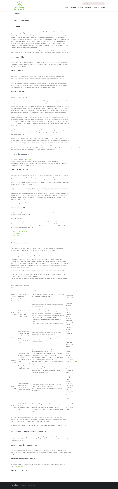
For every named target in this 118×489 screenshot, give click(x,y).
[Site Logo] (19, 5)
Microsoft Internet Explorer (20, 231)
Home (66, 7)
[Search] (102, 3)
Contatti (103, 7)
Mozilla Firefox (17, 237)
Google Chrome (17, 233)
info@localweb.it (18, 466)
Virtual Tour (88, 7)
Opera (15, 239)
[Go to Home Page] (11, 13)
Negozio (80, 7)
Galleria (96, 7)
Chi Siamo (73, 7)
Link (76, 313)
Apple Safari (16, 235)
